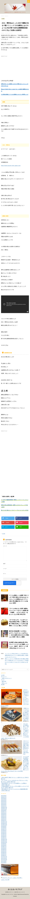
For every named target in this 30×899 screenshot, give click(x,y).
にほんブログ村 (5, 879)
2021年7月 (3, 797)
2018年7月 (3, 846)
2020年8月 (3, 810)
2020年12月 (4, 807)
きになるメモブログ (15, 889)
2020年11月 (4, 808)
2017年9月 (3, 861)
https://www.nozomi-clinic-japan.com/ (11, 165)
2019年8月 (3, 827)
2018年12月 (4, 839)
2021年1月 (3, 805)
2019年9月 (3, 826)
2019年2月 (3, 836)
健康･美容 (4, 681)
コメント (5, 545)
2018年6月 (3, 848)
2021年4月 (3, 801)
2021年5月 (3, 800)
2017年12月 (4, 856)
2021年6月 (3, 798)
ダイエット (4, 676)
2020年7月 (3, 811)
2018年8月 (3, 845)
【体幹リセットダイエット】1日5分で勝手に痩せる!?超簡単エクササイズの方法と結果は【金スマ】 (26, 714)
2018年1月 (3, 855)
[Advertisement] (12, 66)
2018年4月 (3, 851)
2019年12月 (4, 821)
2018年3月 (3, 852)
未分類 (3, 533)
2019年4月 (3, 833)
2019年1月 (3, 837)
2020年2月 (3, 819)
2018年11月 (4, 840)
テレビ (2, 679)
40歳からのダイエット (7, 678)
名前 (4, 563)
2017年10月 (4, 859)
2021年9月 (3, 795)
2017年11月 (4, 858)
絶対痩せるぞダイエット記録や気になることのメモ (15, 892)
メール (5, 568)
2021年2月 (3, 804)
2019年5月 (3, 832)
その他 (2, 675)
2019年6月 (3, 830)
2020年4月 (3, 816)
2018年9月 (3, 843)
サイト (4, 573)
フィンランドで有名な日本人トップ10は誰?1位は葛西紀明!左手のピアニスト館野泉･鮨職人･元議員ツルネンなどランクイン (16, 655)
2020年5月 (3, 814)
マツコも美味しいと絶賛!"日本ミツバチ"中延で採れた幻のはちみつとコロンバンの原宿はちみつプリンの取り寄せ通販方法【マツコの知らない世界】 (19, 599)
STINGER (15, 896)
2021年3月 (3, 803)
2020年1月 (3, 820)
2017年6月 (3, 862)
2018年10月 (4, 842)
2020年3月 (3, 817)
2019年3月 (3, 835)
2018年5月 (3, 849)
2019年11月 (4, 823)
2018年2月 (3, 853)
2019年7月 (3, 829)
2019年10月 (4, 824)
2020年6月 (3, 813)
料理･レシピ (4, 683)
